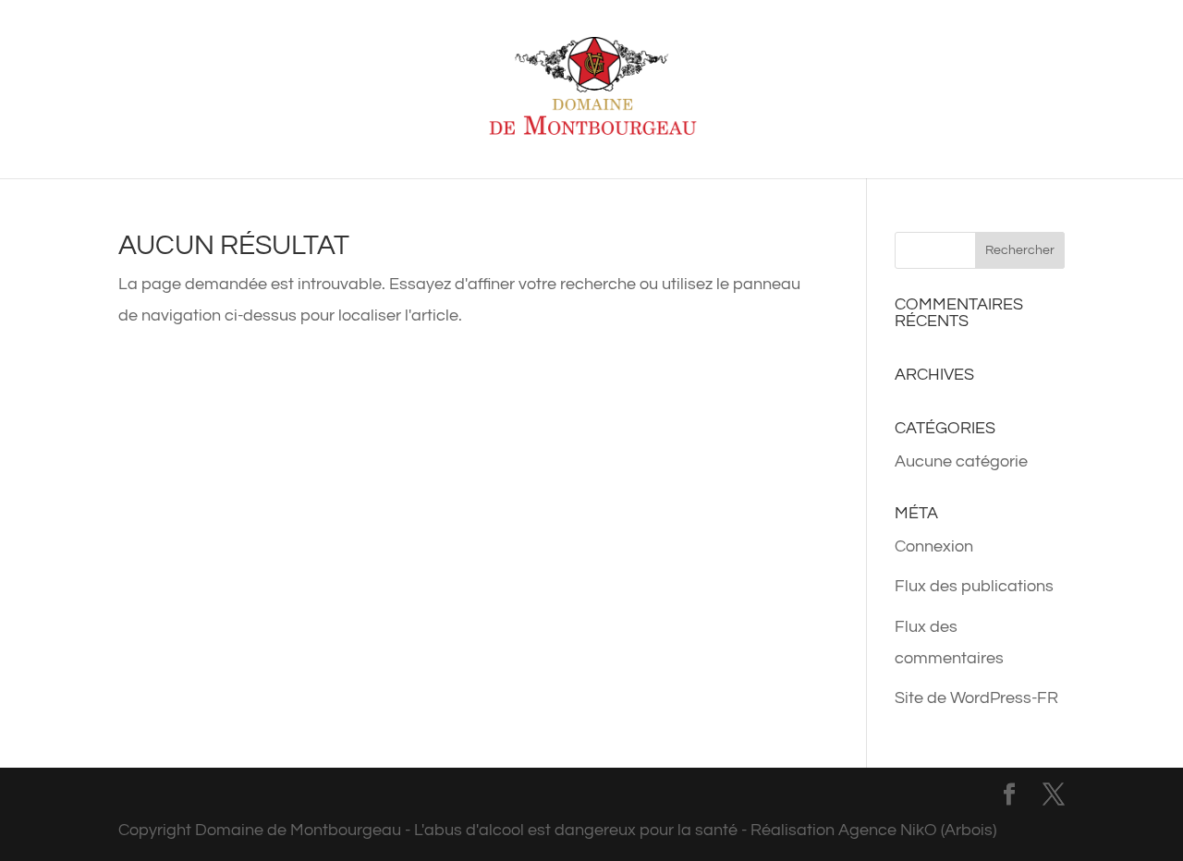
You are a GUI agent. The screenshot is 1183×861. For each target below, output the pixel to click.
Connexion (934, 546)
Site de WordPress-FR (976, 698)
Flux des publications (974, 586)
